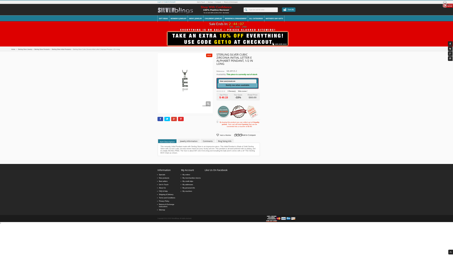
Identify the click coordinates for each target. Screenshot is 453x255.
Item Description (167, 141)
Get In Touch (201, 2)
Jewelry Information (188, 141)
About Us (162, 188)
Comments (208, 141)
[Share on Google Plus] (174, 119)
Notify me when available (237, 85)
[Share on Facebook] (160, 119)
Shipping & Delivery (166, 194)
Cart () (291, 10)
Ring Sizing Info (224, 141)
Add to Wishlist (225, 135)
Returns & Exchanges (231, 2)
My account (187, 170)
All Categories (256, 18)
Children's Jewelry (213, 18)
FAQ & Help (163, 191)
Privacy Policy (164, 201)
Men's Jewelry (195, 18)
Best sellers (163, 181)
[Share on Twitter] (167, 119)
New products (164, 178)
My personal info (188, 188)
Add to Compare (246, 135)
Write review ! (242, 91)
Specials (162, 175)
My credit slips (187, 181)
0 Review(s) (232, 91)
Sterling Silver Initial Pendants (61, 49)
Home (13, 49)
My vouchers (187, 191)
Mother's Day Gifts (274, 18)
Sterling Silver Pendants (42, 49)
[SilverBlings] (175, 10)
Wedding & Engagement (236, 18)
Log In (159, 2)
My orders (186, 175)
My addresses (187, 184)
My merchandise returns (191, 178)
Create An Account (169, 2)
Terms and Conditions (167, 198)
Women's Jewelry (178, 18)
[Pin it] (181, 119)
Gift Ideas (163, 18)
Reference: (220, 71)
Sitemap (210, 2)
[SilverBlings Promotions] (226, 37)
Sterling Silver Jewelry (25, 49)
